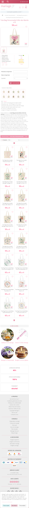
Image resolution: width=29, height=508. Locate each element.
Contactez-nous (14, 414)
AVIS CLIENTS (14, 479)
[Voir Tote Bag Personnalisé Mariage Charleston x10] (4, 96)
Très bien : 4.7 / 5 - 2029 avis (14, 484)
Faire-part (14, 425)
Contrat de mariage (14, 423)
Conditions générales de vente (14, 401)
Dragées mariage (15, 445)
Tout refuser (14, 505)
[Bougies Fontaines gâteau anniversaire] (21, 352)
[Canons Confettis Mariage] (21, 334)
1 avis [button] (21, 64)
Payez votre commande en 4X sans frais (14, 12)
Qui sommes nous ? (14, 399)
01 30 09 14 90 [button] (24, 1)
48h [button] (21, 58)
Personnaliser (22, 505)
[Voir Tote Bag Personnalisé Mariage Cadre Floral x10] (9, 96)
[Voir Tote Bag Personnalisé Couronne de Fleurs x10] (18, 96)
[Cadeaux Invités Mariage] (7, 334)
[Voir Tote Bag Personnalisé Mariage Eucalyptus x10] (23, 96)
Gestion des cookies (14, 405)
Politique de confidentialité (14, 403)
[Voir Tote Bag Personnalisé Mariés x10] (9, 91)
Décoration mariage (14, 443)
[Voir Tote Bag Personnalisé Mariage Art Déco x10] (18, 91)
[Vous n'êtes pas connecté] (20, 7)
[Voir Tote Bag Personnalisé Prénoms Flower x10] (4, 91)
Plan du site (14, 412)
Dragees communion (14, 441)
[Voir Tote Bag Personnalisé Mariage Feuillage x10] (13, 91)
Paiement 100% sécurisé (14, 408)
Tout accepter (6, 505)
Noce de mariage (14, 427)
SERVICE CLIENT (14, 470)
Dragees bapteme (14, 439)
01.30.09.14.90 (14, 473)
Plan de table (14, 429)
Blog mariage (14, 433)
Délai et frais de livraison (14, 406)
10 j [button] (21, 57)
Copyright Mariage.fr (14, 410)
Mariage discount (14, 431)
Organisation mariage (14, 421)
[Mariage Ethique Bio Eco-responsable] (7, 352)
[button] (3, 32)
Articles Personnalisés (10, 15)
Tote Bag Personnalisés (16, 136)
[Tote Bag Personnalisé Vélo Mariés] (14, 36)
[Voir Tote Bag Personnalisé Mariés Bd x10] (13, 96)
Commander (15, 83)
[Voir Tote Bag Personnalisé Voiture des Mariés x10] (23, 91)
